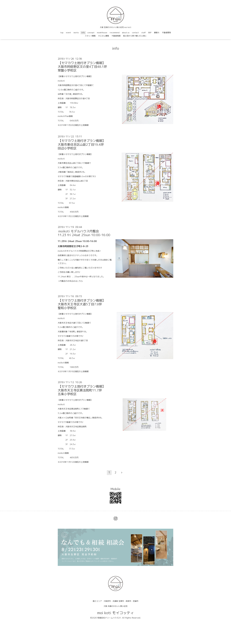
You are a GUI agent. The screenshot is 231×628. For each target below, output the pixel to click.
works (76, 32)
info (83, 32)
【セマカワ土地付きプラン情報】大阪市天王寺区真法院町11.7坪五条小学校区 (81, 390)
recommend (114, 32)
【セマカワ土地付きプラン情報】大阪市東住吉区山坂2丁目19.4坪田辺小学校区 (81, 144)
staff (143, 32)
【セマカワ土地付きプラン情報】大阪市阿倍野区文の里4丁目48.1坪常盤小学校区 (82, 66)
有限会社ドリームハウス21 (109, 617)
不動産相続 (116, 36)
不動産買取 (166, 32)
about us (125, 32)
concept (90, 32)
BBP (149, 32)
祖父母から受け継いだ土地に (135, 36)
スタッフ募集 (90, 36)
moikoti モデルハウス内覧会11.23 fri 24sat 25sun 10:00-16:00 (84, 233)
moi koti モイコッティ (115, 612)
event (68, 32)
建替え (156, 32)
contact (135, 32)
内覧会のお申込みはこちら (71, 281)
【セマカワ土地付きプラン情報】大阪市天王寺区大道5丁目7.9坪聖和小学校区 (81, 304)
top (61, 32)
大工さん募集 (103, 36)
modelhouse (102, 32)
